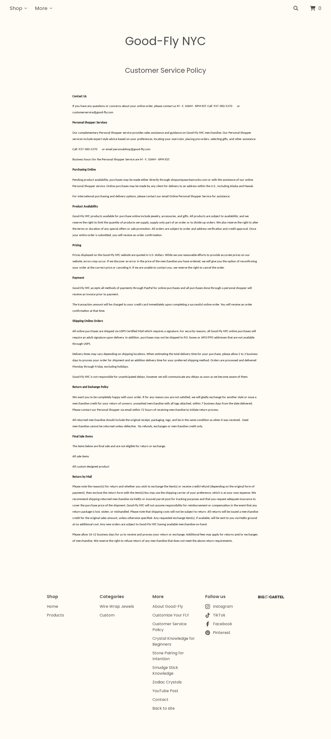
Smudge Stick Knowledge (165, 670)
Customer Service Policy (169, 626)
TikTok (219, 615)
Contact (160, 699)
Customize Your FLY (170, 615)
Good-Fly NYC (165, 41)
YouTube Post (165, 691)
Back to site (163, 708)
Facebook (222, 624)
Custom (107, 615)
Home (52, 606)
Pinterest (221, 632)
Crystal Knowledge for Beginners (173, 641)
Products (55, 615)
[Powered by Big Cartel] (271, 596)
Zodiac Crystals (167, 682)
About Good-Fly (167, 606)
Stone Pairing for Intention (168, 656)
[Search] (296, 8)
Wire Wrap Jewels (117, 606)
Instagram (223, 606)
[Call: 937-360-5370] (234, 106)
